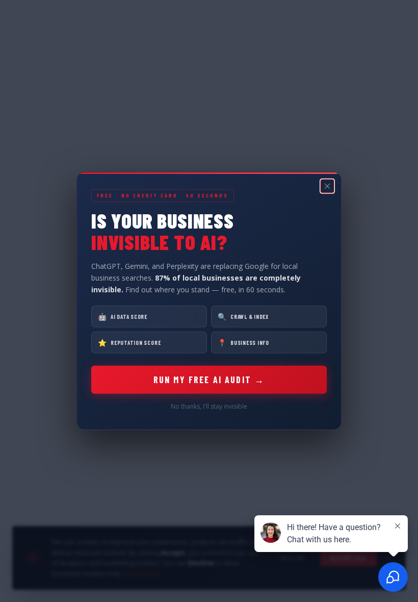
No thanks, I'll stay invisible (209, 406)
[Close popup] (327, 186)
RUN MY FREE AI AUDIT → (209, 379)
